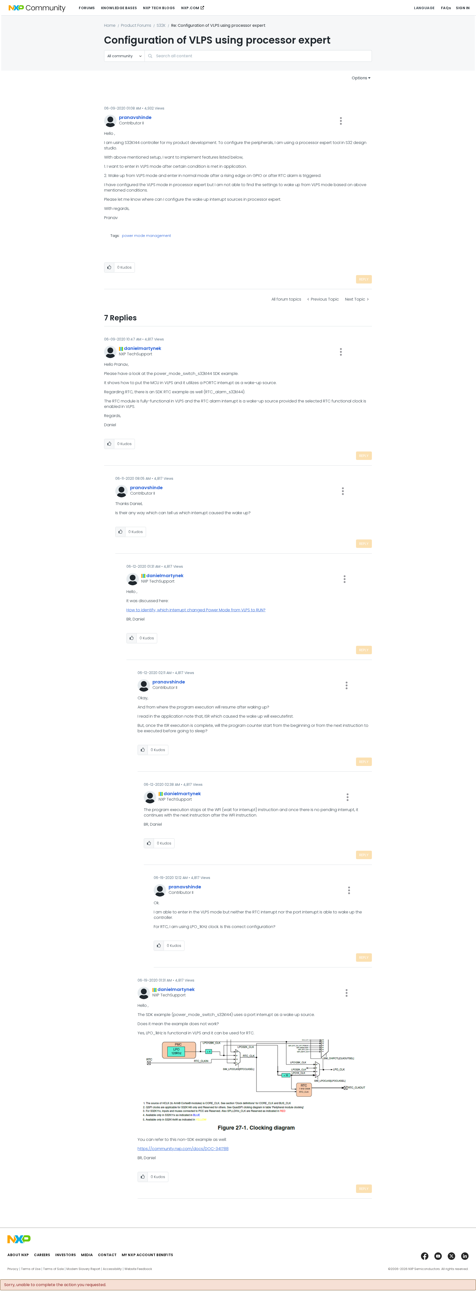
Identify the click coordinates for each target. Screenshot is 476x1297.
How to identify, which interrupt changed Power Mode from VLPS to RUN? (196, 610)
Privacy (12, 1269)
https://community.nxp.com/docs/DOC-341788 (183, 1149)
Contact (107, 1254)
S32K (161, 25)
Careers (42, 1254)
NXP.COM (190, 7)
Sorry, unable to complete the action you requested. (55, 1285)
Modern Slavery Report (83, 1269)
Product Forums (136, 25)
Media (87, 1254)
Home (110, 25)
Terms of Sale (53, 1269)
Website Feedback (138, 1269)
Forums (87, 7)
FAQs (446, 7)
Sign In (463, 7)
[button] (341, 121)
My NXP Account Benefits (147, 1254)
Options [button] (359, 78)
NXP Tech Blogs (159, 7)
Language (424, 7)
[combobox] (258, 56)
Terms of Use (30, 1269)
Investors (65, 1254)
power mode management (146, 235)
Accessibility (112, 1269)
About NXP (18, 1254)
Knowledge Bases (119, 7)
